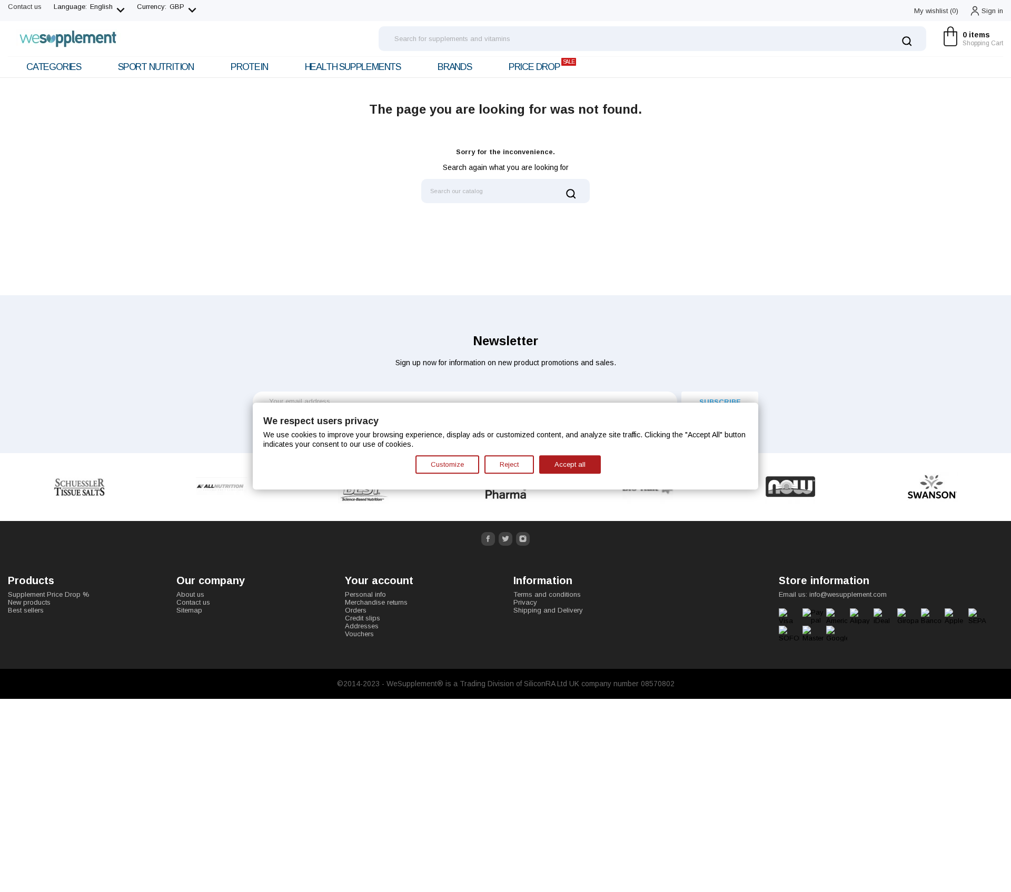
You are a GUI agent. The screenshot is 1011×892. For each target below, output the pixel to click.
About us (190, 594)
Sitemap (189, 610)
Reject (509, 464)
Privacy (525, 602)
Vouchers (359, 634)
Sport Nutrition (156, 67)
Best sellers (26, 610)
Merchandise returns (376, 602)
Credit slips (362, 618)
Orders (355, 610)
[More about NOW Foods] (790, 487)
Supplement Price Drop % (49, 594)
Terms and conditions (547, 594)
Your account (379, 580)
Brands (455, 67)
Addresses (362, 626)
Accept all (570, 464)
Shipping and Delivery (548, 610)
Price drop (541, 65)
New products (29, 602)
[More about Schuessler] (79, 487)
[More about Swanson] (932, 487)
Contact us (25, 7)
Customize (447, 464)
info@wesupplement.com (848, 594)
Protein (249, 67)
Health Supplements (353, 67)
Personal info (365, 594)
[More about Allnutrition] (221, 487)
